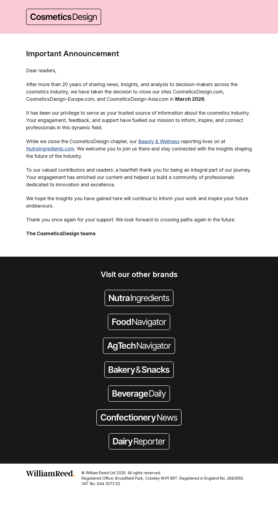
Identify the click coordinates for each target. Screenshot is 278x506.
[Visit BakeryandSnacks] (139, 370)
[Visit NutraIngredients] (139, 298)
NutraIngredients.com (50, 149)
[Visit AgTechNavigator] (139, 346)
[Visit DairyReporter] (139, 442)
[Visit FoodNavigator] (139, 322)
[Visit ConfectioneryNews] (139, 418)
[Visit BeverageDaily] (139, 394)
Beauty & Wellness (159, 141)
